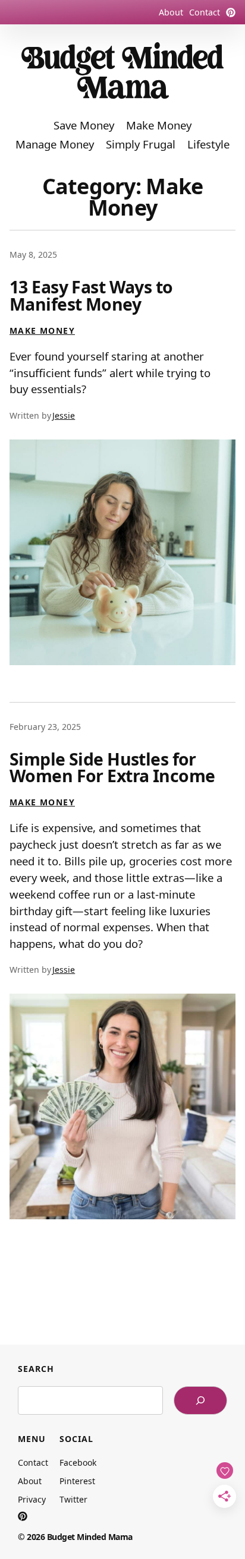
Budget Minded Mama (90, 1536)
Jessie (63, 415)
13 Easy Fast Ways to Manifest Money (91, 295)
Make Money (42, 330)
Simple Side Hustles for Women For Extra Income (112, 768)
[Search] (200, 1400)
